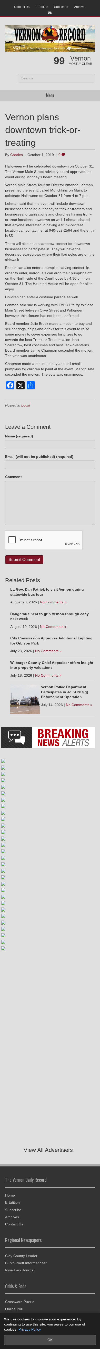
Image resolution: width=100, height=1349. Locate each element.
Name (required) (19, 436)
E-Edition (41, 7)
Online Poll (14, 1309)
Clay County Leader (21, 1256)
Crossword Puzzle (19, 1302)
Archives (80, 7)
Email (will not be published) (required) (39, 457)
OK (50, 1340)
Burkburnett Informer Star (26, 1263)
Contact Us (21, 7)
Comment (13, 477)
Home (10, 1195)
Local (25, 405)
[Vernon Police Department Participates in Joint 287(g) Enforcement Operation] (25, 699)
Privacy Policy (29, 1329)
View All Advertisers (48, 1150)
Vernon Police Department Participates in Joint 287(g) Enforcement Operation (64, 692)
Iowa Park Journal (19, 1270)
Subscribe (61, 7)
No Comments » (53, 602)
